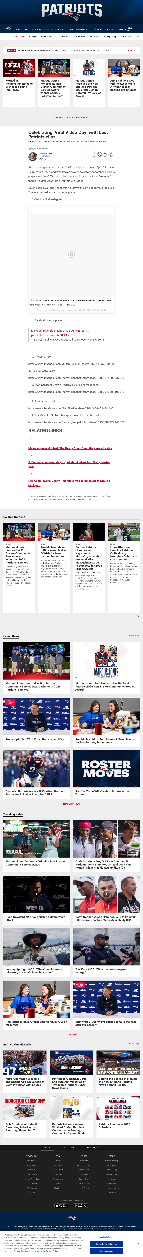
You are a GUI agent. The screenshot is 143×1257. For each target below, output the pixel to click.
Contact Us (112, 1193)
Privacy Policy (52, 1251)
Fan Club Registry (111, 1165)
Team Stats (58, 1174)
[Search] (95, 29)
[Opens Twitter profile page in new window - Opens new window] (41, 159)
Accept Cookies (106, 1251)
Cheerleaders (32, 1188)
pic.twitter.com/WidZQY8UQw (50, 335)
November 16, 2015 (91, 339)
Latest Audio (31, 1170)
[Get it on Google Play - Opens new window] (81, 1207)
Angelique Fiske (46, 153)
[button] (64, 110)
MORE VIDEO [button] (71, 1034)
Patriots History (32, 1184)
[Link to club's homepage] (7, 29)
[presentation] (138, 110)
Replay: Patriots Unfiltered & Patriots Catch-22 (38, 50)
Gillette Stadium (84, 1184)
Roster (58, 1161)
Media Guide (111, 1184)
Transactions (58, 1179)
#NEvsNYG (82, 330)
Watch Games (84, 1188)
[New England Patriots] (71, 1218)
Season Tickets (84, 1170)
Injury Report (58, 1170)
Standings (58, 1188)
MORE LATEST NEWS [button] (71, 804)
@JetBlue (49, 330)
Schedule (57, 1184)
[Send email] (105, 156)
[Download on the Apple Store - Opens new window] (61, 1206)
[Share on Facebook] (94, 156)
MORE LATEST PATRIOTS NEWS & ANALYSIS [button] (71, 117)
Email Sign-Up (111, 1170)
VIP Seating (83, 1174)
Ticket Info (84, 1161)
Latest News (31, 1161)
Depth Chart (58, 1165)
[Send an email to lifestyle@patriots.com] (45, 159)
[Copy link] (111, 154)
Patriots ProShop (111, 1161)
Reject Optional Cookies (106, 1244)
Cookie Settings (106, 1237)
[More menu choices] (90, 29)
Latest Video (31, 1165)
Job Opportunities (112, 1188)
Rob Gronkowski (59, 310)
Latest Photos (32, 1174)
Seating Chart (84, 1179)
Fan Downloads (112, 1174)
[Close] (138, 1244)
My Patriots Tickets (84, 1165)
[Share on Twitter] (99, 156)
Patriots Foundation (31, 1179)
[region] (71, 1244)
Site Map (31, 1193)
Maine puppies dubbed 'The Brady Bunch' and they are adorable (70, 448)
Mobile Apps (111, 1179)
